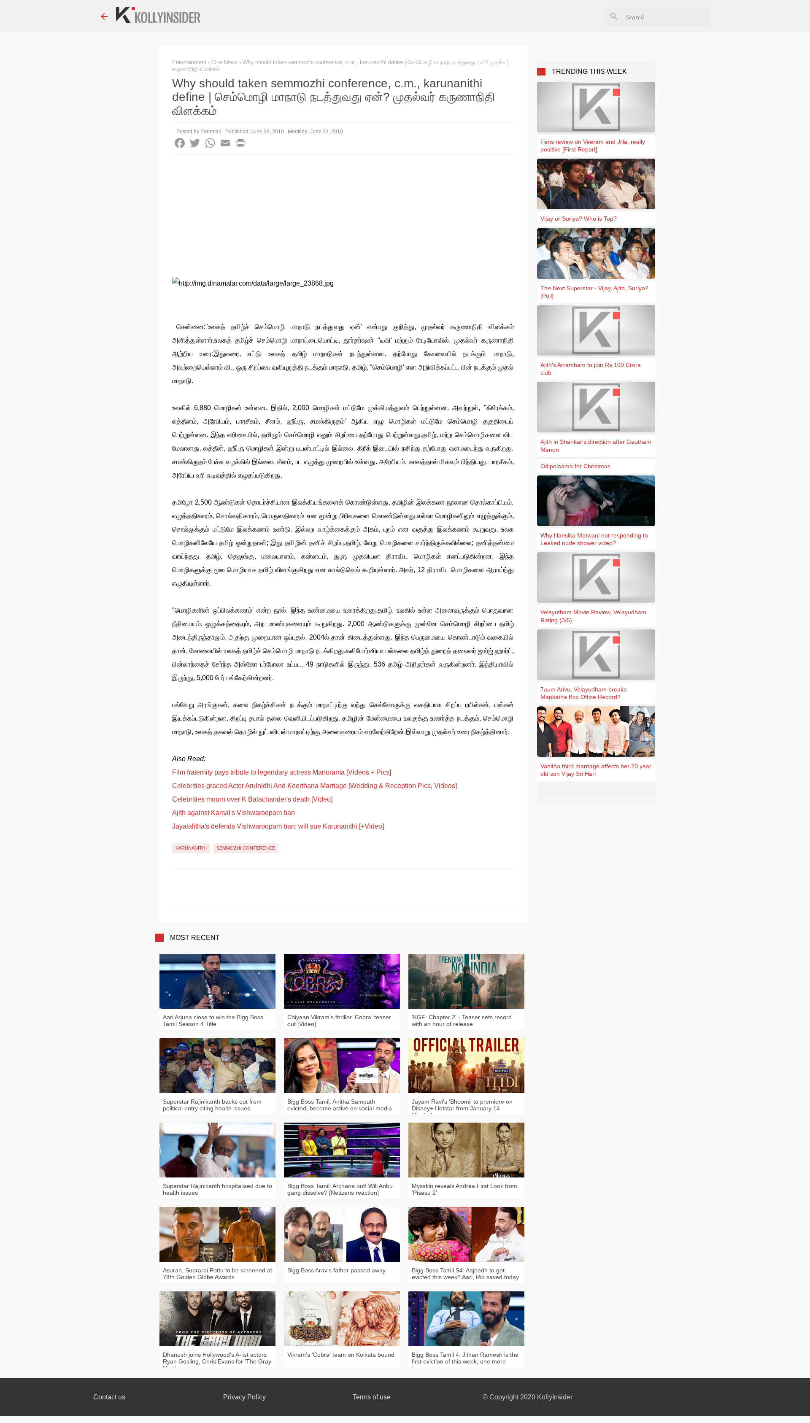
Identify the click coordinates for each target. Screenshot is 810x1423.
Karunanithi (191, 848)
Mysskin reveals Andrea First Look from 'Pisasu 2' (464, 1189)
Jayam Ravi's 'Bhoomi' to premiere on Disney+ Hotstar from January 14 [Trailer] (462, 1108)
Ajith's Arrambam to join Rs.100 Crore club (590, 369)
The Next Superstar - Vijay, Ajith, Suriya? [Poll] (594, 292)
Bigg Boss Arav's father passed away (336, 1270)
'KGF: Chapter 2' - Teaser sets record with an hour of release (462, 1020)
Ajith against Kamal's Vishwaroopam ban (233, 812)
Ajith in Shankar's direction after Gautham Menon (595, 445)
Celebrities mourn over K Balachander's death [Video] (252, 799)
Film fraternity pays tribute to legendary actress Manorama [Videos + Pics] (281, 772)
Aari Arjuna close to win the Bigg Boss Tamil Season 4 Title (213, 1020)
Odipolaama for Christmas (575, 466)
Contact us (109, 1397)
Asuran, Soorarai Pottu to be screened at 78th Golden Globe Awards (217, 1273)
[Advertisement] (343, 218)
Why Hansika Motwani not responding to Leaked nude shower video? (594, 539)
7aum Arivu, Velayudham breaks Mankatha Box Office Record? (583, 693)
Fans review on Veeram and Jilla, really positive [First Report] (592, 145)
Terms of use (372, 1397)
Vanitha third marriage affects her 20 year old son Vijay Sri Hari (595, 770)
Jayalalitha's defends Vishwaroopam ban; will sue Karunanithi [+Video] (278, 826)
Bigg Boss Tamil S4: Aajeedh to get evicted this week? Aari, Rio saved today (465, 1273)
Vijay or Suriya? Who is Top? (578, 218)
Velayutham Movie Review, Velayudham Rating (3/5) (593, 616)
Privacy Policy (244, 1397)
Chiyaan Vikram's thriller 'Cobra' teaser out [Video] (339, 1020)
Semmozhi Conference (245, 848)
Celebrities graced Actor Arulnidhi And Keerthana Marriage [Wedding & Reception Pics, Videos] (314, 785)
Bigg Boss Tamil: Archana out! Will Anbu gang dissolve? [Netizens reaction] (340, 1189)
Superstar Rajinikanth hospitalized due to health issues (217, 1189)
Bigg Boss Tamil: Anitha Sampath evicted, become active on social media (339, 1105)
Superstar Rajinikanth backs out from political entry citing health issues (212, 1105)
